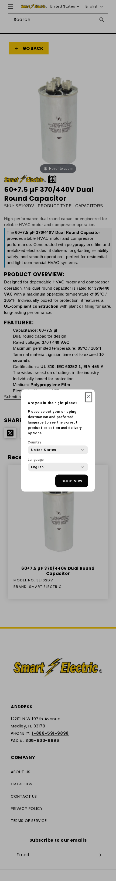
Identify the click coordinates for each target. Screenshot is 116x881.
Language (36, 460)
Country (34, 442)
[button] (89, 397)
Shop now (72, 481)
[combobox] (43, 450)
